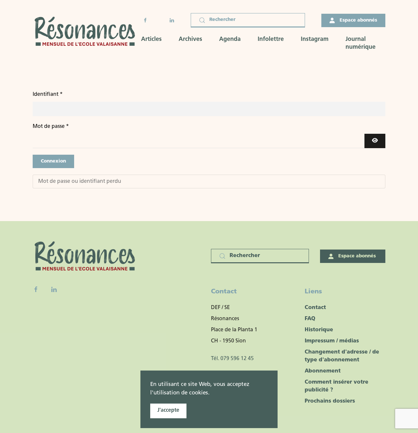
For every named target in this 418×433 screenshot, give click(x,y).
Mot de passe (51, 126)
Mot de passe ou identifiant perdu (79, 181)
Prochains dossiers (330, 401)
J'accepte (168, 410)
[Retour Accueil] (87, 32)
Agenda (230, 40)
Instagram (315, 40)
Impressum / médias (332, 341)
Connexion (53, 161)
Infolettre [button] (271, 40)
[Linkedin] (54, 289)
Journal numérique (361, 43)
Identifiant (48, 94)
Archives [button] (190, 40)
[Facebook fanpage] (36, 289)
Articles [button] (151, 40)
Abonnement (323, 371)
